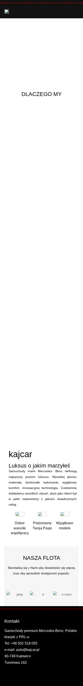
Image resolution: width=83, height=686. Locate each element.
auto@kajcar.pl (27, 650)
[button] (75, 9)
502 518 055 (27, 643)
